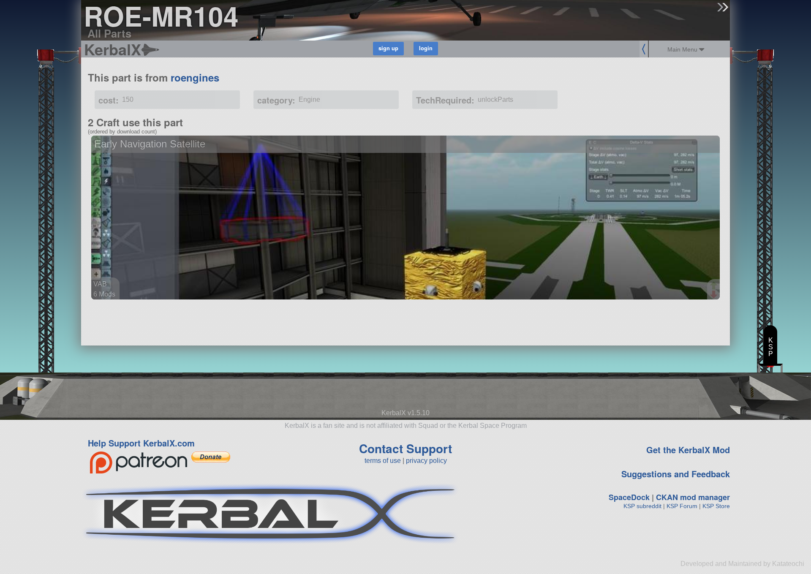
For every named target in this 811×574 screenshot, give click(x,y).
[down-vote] (715, 295)
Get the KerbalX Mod (688, 449)
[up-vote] (715, 286)
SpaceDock (629, 497)
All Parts (109, 33)
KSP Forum (682, 506)
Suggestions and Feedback (675, 474)
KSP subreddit (642, 506)
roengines (195, 77)
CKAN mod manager (693, 497)
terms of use (383, 460)
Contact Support (405, 448)
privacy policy (426, 460)
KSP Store (716, 506)
